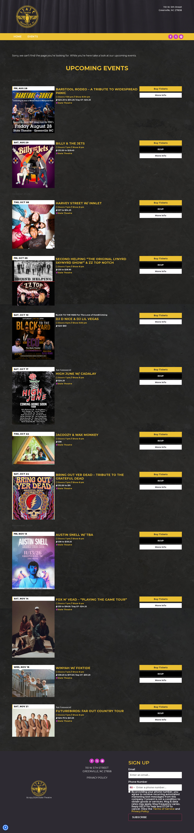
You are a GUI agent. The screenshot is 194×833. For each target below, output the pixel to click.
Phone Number (137, 782)
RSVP (161, 149)
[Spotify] (181, 36)
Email (131, 769)
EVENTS (33, 36)
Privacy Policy (140, 811)
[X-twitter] (176, 36)
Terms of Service (164, 808)
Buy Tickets (161, 88)
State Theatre (65, 103)
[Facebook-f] (170, 36)
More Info (160, 95)
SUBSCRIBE (139, 817)
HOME (18, 36)
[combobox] (132, 787)
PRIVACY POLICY (97, 777)
